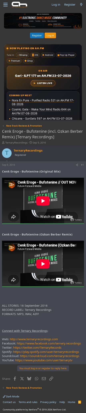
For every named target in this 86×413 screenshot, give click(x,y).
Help (62, 402)
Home (71, 402)
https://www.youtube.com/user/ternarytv (43, 360)
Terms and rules (28, 402)
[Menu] (5, 5)
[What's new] (81, 4)
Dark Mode (12, 396)
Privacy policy (48, 402)
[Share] (77, 165)
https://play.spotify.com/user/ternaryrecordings (46, 352)
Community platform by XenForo (34, 409)
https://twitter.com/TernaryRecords (37, 347)
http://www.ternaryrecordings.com (34, 339)
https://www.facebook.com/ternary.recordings (49, 343)
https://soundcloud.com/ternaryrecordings (49, 356)
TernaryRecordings (16, 142)
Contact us (9, 402)
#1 (82, 165)
